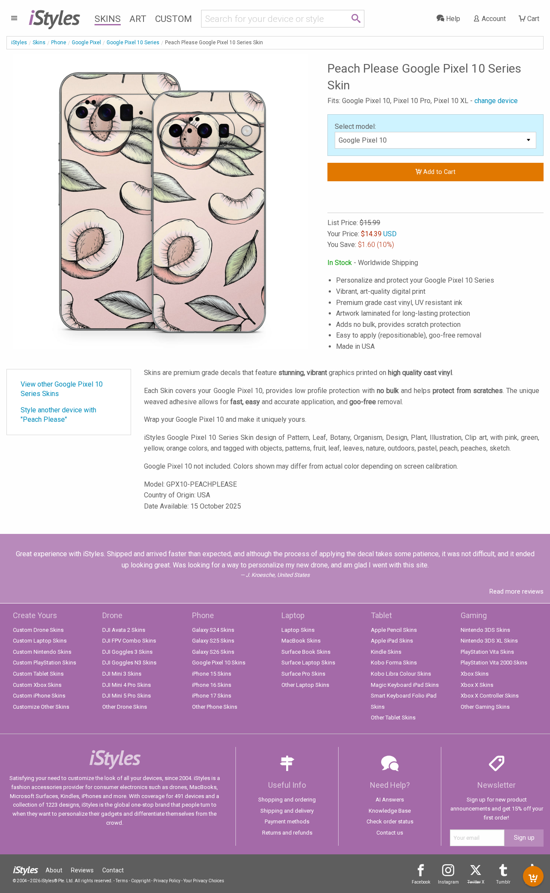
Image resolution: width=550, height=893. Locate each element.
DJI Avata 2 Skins (123, 630)
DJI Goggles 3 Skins (127, 652)
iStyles (19, 43)
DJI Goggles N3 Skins (129, 662)
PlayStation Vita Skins (487, 652)
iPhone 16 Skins (211, 685)
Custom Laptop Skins (40, 640)
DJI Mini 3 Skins (121, 674)
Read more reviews (516, 591)
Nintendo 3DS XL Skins (489, 640)
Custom (173, 19)
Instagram (448, 882)
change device (496, 101)
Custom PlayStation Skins (44, 662)
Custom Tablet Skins (38, 674)
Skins (108, 19)
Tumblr (503, 882)
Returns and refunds (287, 832)
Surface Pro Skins (303, 674)
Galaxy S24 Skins (213, 630)
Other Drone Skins (124, 707)
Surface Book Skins (305, 652)
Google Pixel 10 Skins (218, 662)
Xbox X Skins (477, 685)
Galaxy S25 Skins (213, 640)
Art (138, 19)
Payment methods (287, 821)
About (54, 870)
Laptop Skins (298, 630)
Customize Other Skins (41, 707)
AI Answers (390, 799)
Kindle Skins (386, 652)
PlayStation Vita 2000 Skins (494, 662)
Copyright (140, 880)
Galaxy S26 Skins (213, 652)
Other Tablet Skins (393, 717)
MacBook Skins (301, 640)
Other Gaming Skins (485, 707)
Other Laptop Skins (305, 685)
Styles (53, 17)
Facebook (421, 882)
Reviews (82, 870)
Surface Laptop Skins (308, 662)
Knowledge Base (390, 811)
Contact (113, 870)
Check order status (390, 821)
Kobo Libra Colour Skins (401, 674)
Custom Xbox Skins (37, 685)
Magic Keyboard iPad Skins (405, 685)
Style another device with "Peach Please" (58, 415)
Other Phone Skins (214, 707)
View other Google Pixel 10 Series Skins (62, 389)
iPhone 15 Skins (211, 674)
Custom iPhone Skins (39, 695)
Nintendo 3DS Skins (485, 630)
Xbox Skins (475, 674)
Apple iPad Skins (392, 640)
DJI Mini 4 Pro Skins (126, 685)
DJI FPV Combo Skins (129, 640)
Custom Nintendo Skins (42, 652)
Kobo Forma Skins (394, 662)
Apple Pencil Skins (394, 630)
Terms (122, 880)
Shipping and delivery (287, 811)
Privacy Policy (166, 880)
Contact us (389, 832)
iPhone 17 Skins (211, 695)
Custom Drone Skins (38, 630)
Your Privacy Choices (203, 880)
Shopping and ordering (287, 799)
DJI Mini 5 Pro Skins (126, 695)
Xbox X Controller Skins (490, 695)
